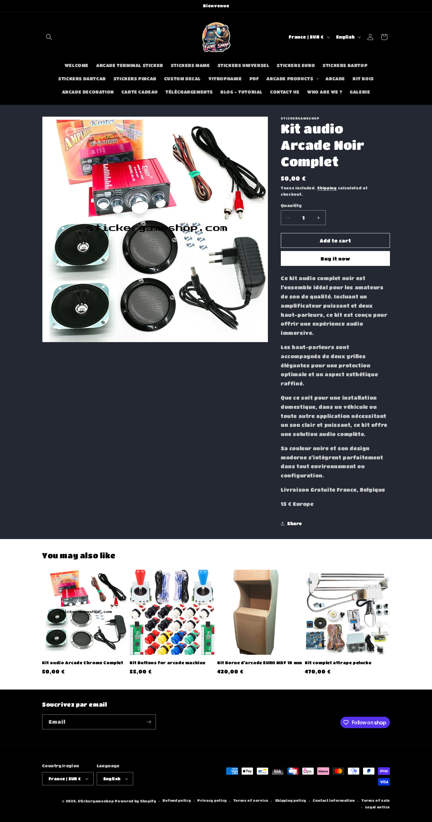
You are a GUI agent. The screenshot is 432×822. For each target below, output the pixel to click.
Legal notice (377, 807)
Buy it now (335, 258)
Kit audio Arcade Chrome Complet (82, 662)
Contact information (334, 801)
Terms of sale (375, 801)
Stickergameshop (96, 801)
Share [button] (294, 523)
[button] (49, 37)
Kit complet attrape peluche (338, 662)
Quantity (291, 205)
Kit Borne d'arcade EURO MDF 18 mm (259, 662)
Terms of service (250, 801)
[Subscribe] (149, 722)
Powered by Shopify (135, 801)
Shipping (327, 188)
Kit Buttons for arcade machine (168, 662)
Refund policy (177, 801)
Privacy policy (212, 801)
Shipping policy (290, 801)
